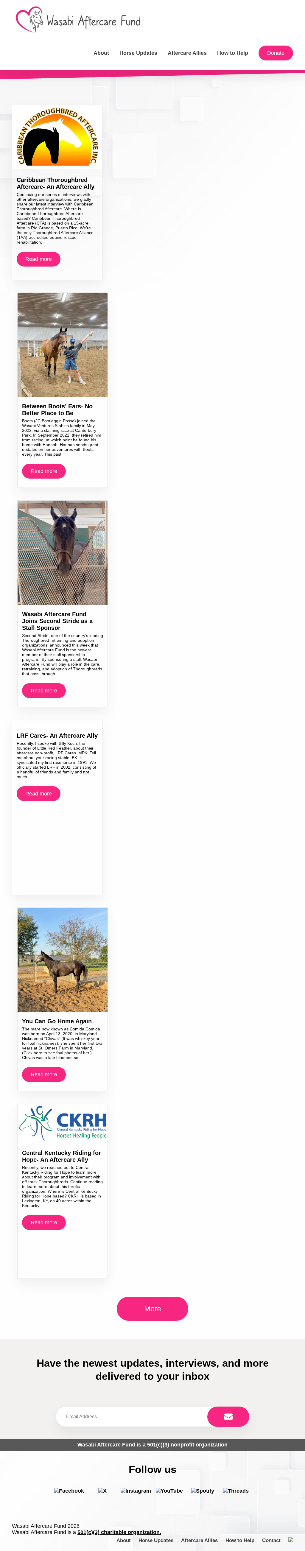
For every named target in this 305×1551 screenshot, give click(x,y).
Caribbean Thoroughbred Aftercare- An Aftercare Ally (55, 183)
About (101, 53)
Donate (275, 53)
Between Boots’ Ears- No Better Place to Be (57, 409)
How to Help (232, 53)
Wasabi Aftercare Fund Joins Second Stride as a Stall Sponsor (57, 621)
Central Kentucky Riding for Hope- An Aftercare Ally (61, 1156)
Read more (38, 259)
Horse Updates (138, 53)
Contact (271, 1540)
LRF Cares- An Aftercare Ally (57, 735)
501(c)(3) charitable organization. (119, 1532)
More (152, 1308)
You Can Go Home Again (57, 1021)
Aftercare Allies (187, 53)
